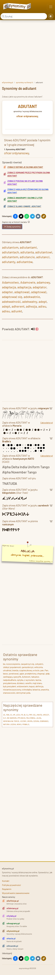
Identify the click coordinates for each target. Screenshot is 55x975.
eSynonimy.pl (7, 82)
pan (42, 670)
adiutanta (27, 252)
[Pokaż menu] (50, 6)
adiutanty (8, 262)
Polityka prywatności (11, 885)
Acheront (26, 676)
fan (7, 715)
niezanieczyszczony (12, 689)
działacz (20, 683)
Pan (46, 670)
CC (11, 715)
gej (34, 715)
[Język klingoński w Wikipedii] (51, 491)
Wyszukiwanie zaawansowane (15, 893)
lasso (5, 673)
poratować (14, 673)
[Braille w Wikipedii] (51, 440)
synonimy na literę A (24, 82)
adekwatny (29, 301)
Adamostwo (10, 282)
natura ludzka (9, 724)
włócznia (38, 667)
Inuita (39, 715)
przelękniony (30, 673)
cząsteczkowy (25, 670)
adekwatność (11, 301)
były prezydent (9, 686)
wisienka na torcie (11, 721)
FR (22, 715)
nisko (19, 724)
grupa (29, 721)
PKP (30, 715)
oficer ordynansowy (27, 116)
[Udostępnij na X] (21, 216)
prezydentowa (9, 683)
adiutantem (10, 257)
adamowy (43, 282)
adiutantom (10, 247)
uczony (23, 721)
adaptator (39, 287)
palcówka (30, 718)
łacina (38, 680)
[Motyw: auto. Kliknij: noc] (50, 16)
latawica (36, 689)
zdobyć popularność (12, 667)
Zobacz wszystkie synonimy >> (41, 561)
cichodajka (27, 689)
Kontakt (5, 881)
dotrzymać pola (23, 692)
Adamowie (27, 282)
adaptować (22, 292)
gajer (22, 673)
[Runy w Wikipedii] (51, 523)
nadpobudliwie (9, 680)
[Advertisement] (27, 50)
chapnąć (41, 673)
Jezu (18, 715)
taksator (35, 676)
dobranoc (44, 721)
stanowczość (9, 692)
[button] (35, 329)
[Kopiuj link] (43, 216)
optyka (20, 680)
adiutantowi (43, 252)
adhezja (31, 306)
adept (43, 301)
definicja (39, 686)
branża (15, 670)
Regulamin (6, 889)
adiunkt (16, 311)
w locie (36, 670)
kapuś (32, 686)
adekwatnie (32, 297)
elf (4, 718)
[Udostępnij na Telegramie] (32, 216)
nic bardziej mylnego (16, 718)
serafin (28, 683)
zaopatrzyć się (27, 664)
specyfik (17, 676)
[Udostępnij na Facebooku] (15, 216)
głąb (48, 673)
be (4, 664)
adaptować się (12, 297)
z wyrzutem (29, 680)
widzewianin (22, 686)
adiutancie (27, 257)
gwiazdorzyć (27, 667)
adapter (7, 292)
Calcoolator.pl (46, 422)
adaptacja (9, 287)
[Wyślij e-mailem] (38, 216)
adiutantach (10, 252)
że (4, 715)
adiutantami (28, 247)
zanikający (7, 676)
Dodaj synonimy (13, 226)
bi (24, 715)
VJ (27, 715)
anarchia (45, 689)
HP (14, 715)
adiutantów (24, 262)
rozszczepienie (13, 664)
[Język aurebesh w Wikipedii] (51, 507)
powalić (25, 724)
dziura (36, 721)
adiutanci (43, 257)
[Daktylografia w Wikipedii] (50, 409)
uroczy (46, 715)
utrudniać (7, 670)
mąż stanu (37, 683)
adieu (42, 306)
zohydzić (39, 664)
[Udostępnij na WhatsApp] (26, 216)
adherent (18, 306)
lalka (38, 718)
